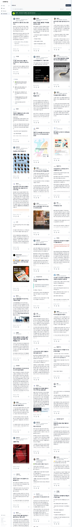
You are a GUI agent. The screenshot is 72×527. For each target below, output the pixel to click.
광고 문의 (2, 522)
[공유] (18, 51)
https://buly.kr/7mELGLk (59, 80)
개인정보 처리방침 (3, 521)
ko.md (64, 242)
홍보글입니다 (15, 59)
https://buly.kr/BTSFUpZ (38, 222)
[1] (14, 216)
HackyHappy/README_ (58, 242)
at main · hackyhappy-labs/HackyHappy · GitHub (62, 244)
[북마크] (28, 50)
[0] (14, 51)
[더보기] (28, 19)
